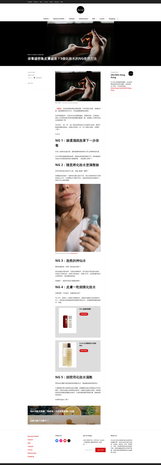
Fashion (46, 19)
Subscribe (100, 450)
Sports (51, 2)
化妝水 (59, 108)
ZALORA (30, 2)
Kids (62, 2)
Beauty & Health (58, 19)
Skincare (41, 54)
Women (36, 2)
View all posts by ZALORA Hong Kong (121, 89)
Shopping (112, 19)
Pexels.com (74, 253)
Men (41, 2)
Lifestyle (71, 19)
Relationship (83, 19)
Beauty (57, 2)
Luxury (46, 2)
